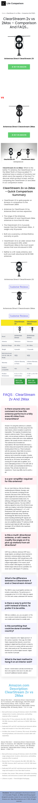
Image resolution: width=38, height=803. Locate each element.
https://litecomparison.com (18, 799)
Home (3, 13)
